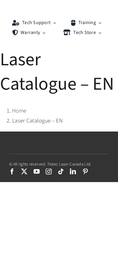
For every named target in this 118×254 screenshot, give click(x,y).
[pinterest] (85, 172)
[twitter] (24, 172)
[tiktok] (61, 172)
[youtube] (37, 172)
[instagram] (49, 172)
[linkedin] (73, 172)
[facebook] (12, 172)
